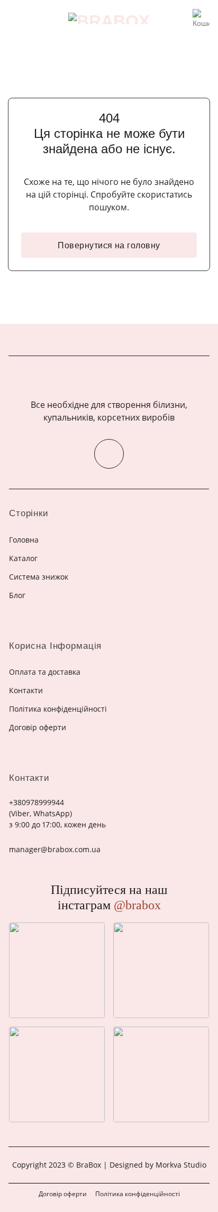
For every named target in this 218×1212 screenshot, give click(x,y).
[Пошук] (181, 18)
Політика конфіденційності (137, 1193)
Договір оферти (63, 1193)
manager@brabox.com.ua (55, 849)
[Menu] (14, 18)
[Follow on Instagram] (109, 454)
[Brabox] (109, 18)
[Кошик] (201, 15)
